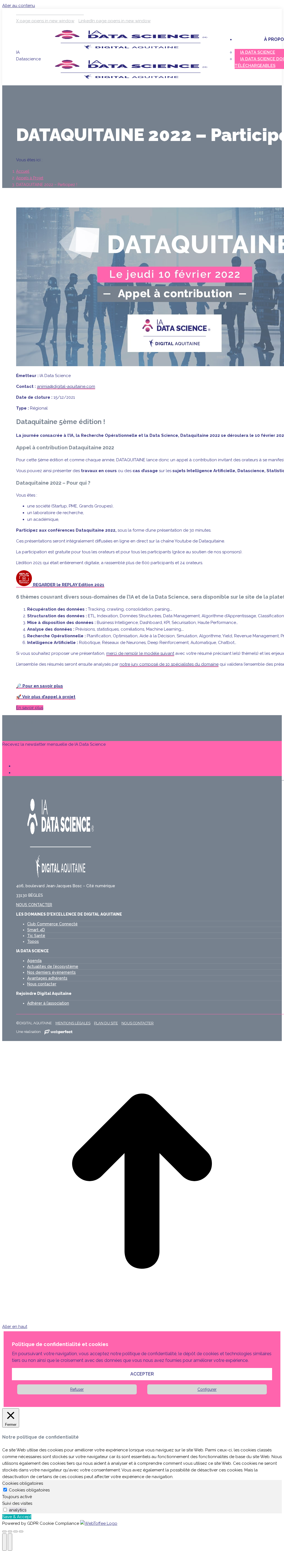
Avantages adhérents (47, 978)
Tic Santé (36, 935)
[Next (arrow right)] (10, 1542)
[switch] (5, 1509)
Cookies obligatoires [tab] (22, 1483)
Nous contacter (41, 984)
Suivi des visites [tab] (17, 1503)
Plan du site (106, 1023)
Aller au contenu (18, 5)
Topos (33, 941)
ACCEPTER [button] (142, 1374)
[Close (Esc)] (4, 1531)
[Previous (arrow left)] (4, 1542)
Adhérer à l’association (48, 1003)
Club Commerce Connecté (52, 924)
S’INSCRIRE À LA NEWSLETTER (32, 755)
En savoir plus (29, 707)
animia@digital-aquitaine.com (66, 386)
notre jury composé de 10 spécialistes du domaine (169, 664)
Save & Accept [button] (16, 1516)
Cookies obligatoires (29, 1490)
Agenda (34, 960)
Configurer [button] (207, 1389)
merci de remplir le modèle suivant (140, 653)
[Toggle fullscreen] (15, 1531)
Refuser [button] (77, 1389)
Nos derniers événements (51, 972)
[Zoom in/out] (21, 1531)
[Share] (10, 1531)
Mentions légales (72, 1023)
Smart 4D (36, 930)
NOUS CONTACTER (34, 905)
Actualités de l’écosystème (52, 966)
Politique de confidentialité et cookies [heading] (60, 1344)
